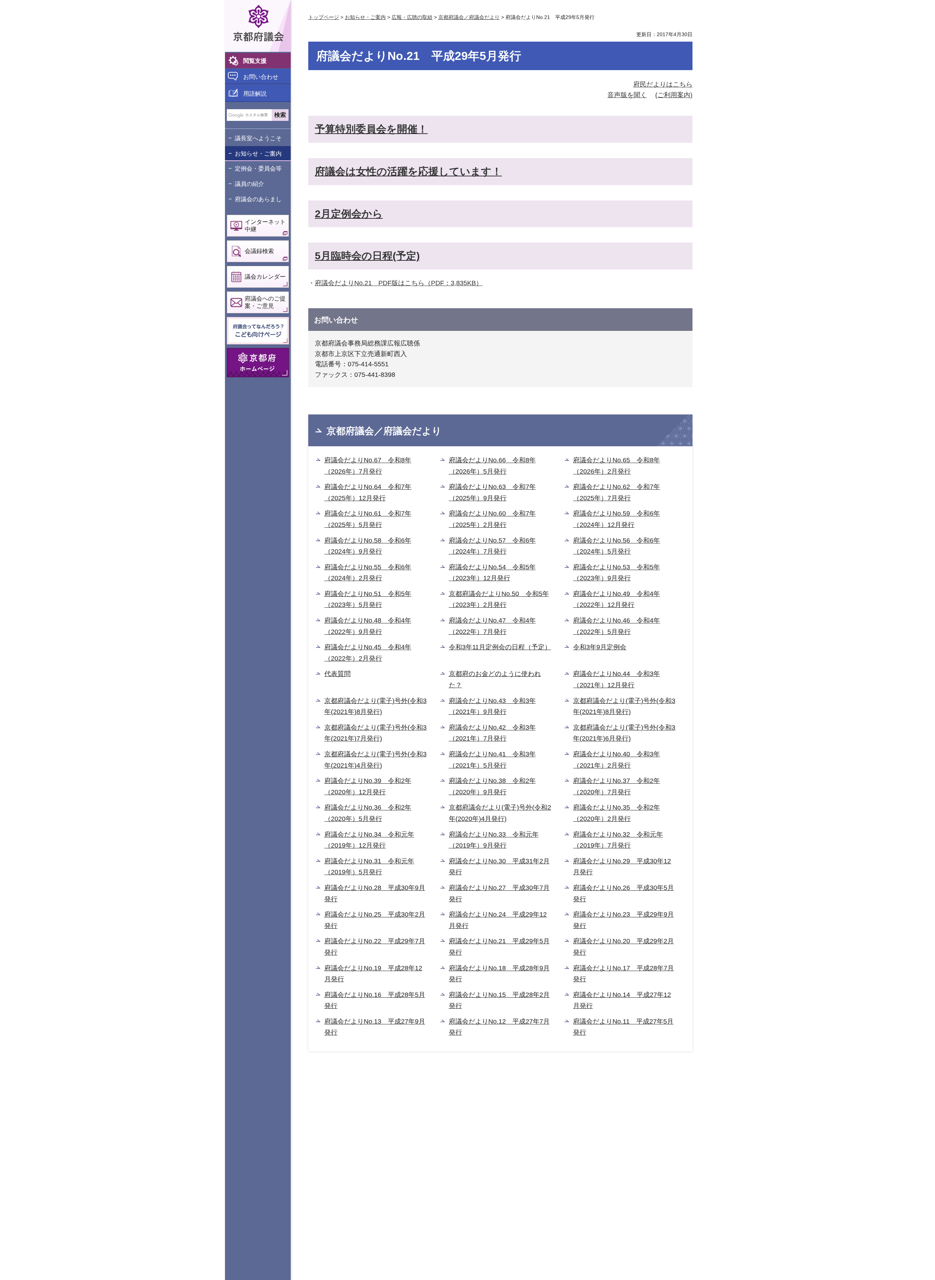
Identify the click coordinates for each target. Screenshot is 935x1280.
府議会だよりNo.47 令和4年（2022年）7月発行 (492, 626)
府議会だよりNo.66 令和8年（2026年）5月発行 (492, 465)
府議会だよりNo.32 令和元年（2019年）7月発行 (618, 840)
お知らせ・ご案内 (258, 153)
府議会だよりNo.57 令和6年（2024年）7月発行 (492, 546)
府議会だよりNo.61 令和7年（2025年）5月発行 (367, 519)
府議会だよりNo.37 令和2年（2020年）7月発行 (616, 786)
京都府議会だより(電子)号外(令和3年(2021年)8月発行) (375, 706)
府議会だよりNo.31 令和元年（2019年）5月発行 (369, 866)
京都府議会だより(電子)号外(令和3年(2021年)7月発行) (375, 733)
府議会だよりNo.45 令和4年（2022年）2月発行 (367, 652)
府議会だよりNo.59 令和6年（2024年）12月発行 (616, 519)
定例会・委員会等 (258, 168)
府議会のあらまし (258, 199)
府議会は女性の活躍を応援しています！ (408, 171)
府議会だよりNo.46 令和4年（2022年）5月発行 (616, 626)
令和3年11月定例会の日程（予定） (500, 647)
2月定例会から (349, 213)
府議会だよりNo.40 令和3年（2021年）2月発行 (616, 759)
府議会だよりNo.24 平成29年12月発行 (498, 920)
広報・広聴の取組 (412, 17)
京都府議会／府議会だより (469, 17)
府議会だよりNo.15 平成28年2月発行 (499, 1000)
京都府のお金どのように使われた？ (495, 679)
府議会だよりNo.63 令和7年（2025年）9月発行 (492, 492)
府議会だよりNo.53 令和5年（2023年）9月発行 (616, 572)
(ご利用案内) (673, 95)
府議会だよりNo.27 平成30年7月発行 (499, 893)
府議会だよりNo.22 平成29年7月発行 (374, 946)
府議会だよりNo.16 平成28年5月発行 (374, 1000)
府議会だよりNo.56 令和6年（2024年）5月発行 (616, 546)
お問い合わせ (260, 77)
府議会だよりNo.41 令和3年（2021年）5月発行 (492, 759)
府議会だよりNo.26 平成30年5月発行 (623, 893)
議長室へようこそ (258, 138)
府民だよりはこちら (662, 84)
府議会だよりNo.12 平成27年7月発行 (499, 1027)
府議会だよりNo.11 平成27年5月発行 (623, 1027)
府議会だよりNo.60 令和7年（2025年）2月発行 (492, 519)
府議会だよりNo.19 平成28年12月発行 (373, 973)
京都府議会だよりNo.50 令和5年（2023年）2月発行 (499, 599)
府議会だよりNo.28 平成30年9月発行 (374, 893)
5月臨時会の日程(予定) (367, 255)
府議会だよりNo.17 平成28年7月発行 (623, 973)
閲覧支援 (255, 61)
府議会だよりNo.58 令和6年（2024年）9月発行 (367, 546)
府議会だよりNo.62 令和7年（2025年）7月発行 (616, 492)
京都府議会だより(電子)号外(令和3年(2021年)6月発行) (624, 733)
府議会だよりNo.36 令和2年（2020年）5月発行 (367, 813)
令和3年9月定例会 (599, 647)
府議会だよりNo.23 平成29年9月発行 (623, 920)
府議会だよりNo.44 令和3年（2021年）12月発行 (616, 679)
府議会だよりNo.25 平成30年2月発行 (374, 920)
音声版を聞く (627, 95)
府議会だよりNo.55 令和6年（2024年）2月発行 (367, 572)
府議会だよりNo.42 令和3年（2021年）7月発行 (492, 733)
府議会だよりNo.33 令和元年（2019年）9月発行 (494, 840)
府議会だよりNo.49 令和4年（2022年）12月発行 (616, 599)
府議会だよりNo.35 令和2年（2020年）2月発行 (616, 813)
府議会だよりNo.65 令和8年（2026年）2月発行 (616, 465)
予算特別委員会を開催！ (371, 129)
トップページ (323, 17)
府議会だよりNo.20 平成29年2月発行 (623, 946)
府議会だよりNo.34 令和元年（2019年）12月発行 (369, 840)
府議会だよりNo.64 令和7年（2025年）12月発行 (367, 492)
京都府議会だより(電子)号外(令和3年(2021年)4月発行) (375, 759)
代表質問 (337, 673)
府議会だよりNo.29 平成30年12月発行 (622, 866)
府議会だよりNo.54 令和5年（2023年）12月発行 (492, 572)
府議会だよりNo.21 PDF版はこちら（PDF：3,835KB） (398, 283)
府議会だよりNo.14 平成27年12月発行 (622, 1000)
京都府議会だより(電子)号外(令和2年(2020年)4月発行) (500, 813)
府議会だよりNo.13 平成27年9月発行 (374, 1027)
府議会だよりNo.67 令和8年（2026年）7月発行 (367, 465)
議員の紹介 (249, 184)
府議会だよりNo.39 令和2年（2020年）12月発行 (367, 786)
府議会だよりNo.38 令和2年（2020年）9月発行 (492, 786)
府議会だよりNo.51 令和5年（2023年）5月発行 (367, 599)
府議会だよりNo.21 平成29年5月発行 (499, 946)
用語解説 (255, 94)
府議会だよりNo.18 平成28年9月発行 (499, 973)
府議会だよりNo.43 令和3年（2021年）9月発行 (492, 706)
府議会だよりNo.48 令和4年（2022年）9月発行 (367, 626)
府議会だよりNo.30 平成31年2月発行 (499, 866)
